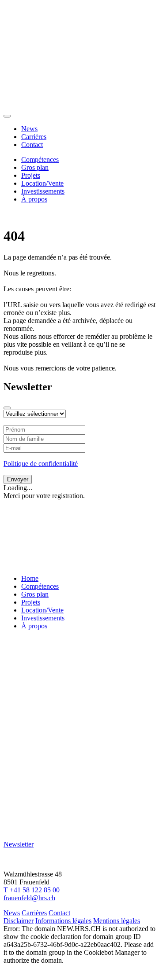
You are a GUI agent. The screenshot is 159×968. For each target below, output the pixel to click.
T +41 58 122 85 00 (32, 890)
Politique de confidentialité (41, 463)
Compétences (40, 159)
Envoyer (17, 479)
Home (29, 578)
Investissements (42, 191)
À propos (34, 199)
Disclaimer (19, 920)
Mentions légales (116, 920)
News (29, 128)
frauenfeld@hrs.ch (29, 898)
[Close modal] (7, 408)
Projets (30, 175)
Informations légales (63, 920)
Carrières (33, 136)
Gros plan (35, 167)
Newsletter (19, 844)
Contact (32, 144)
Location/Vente (42, 183)
